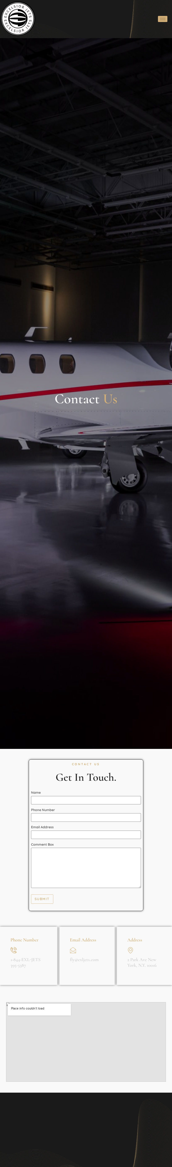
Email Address (42, 827)
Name (36, 792)
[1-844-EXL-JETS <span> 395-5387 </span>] (13, 950)
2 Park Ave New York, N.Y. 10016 (141, 962)
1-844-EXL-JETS (25, 962)
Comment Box (42, 844)
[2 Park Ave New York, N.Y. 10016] (130, 950)
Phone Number (43, 810)
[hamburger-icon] (162, 19)
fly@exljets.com (84, 959)
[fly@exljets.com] (73, 950)
